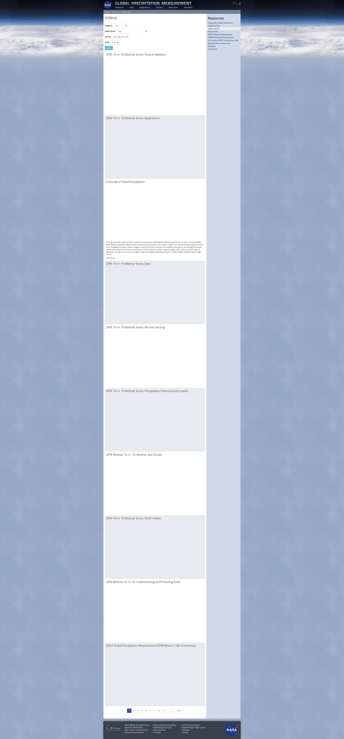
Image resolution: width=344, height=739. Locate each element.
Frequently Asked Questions (220, 22)
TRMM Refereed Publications (221, 37)
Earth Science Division (191, 725)
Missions (119, 7)
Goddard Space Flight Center (193, 727)
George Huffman (142, 725)
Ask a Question (160, 730)
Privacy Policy (159, 725)
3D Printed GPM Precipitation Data (223, 40)
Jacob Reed (139, 732)
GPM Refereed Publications (220, 34)
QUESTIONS (235, 4)
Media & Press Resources (219, 43)
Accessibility (171, 725)
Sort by (108, 37)
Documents (213, 31)
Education (188, 7)
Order (107, 42)
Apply (109, 48)
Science (159, 7)
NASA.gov (186, 730)
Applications (144, 7)
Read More (110, 258)
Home (107, 12)
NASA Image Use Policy (163, 727)
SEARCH (234, 2)
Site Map (157, 732)
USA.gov (185, 732)
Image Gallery (214, 25)
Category (108, 25)
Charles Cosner (142, 730)
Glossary (212, 46)
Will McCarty (138, 727)
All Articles (212, 49)
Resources (173, 7)
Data (131, 7)
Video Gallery (214, 28)
